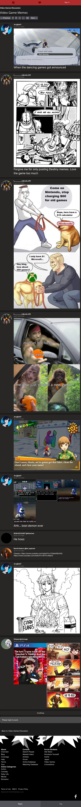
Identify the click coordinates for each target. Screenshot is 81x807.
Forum (25, 759)
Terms (3, 762)
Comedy (4, 772)
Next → (34, 18)
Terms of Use (6, 789)
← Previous (5, 18)
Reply (20, 804)
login (10, 720)
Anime (46, 757)
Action (3, 769)
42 (27, 18)
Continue (40, 713)
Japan (46, 759)
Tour (3, 764)
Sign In (67, 2)
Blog (3, 754)
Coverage (5, 757)
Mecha (3, 777)
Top (60, 804)
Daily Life (5, 774)
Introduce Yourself (51, 754)
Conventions (49, 764)
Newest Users (28, 754)
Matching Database (30, 764)
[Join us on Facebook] (76, 796)
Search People (28, 752)
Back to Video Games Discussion (15, 731)
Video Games (49, 762)
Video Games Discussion (10, 8)
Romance (4, 779)
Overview (5, 752)
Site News (48, 752)
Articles (26, 757)
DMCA (14, 789)
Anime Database (29, 762)
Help (3, 759)
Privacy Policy (23, 789)
